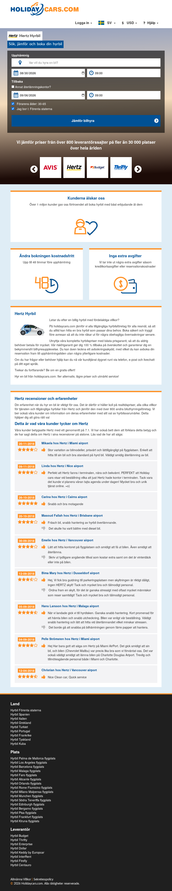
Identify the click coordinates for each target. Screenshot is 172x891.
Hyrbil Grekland (20, 723)
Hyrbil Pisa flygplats (23, 812)
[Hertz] (74, 167)
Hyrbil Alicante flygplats (25, 779)
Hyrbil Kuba (18, 743)
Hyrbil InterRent (20, 856)
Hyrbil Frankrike (20, 735)
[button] (107, 23)
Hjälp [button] (151, 22)
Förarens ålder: (30, 104)
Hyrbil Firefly (18, 861)
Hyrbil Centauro (20, 865)
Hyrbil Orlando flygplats (25, 783)
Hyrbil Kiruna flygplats (24, 821)
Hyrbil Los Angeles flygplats (28, 762)
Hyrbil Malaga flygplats (25, 771)
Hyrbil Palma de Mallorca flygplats (32, 758)
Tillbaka (17, 81)
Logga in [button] (82, 22)
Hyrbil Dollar (18, 848)
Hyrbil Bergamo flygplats (26, 808)
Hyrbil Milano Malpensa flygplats (31, 792)
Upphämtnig (20, 55)
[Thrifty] (121, 167)
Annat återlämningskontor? (32, 87)
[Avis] (51, 167)
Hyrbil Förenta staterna (25, 710)
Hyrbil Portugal (20, 731)
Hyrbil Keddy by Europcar (27, 852)
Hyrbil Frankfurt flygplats (26, 817)
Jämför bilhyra (115, 120)
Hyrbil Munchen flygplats (26, 796)
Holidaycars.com (32, 883)
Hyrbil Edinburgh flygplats (27, 804)
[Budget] (98, 167)
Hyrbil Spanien (20, 714)
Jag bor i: (33, 109)
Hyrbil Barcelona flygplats (27, 766)
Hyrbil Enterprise (21, 844)
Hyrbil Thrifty (18, 840)
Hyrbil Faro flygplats (23, 775)
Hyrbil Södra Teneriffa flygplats (30, 800)
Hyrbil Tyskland (20, 739)
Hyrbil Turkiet (19, 727)
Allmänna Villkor (21, 879)
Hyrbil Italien (18, 718)
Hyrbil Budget (19, 835)
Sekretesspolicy (43, 879)
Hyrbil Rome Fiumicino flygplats (31, 787)
